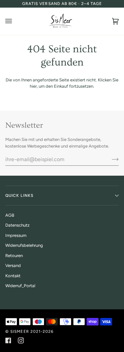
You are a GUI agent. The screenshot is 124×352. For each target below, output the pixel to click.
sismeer (19, 331)
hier (33, 86)
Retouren (14, 255)
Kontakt (13, 275)
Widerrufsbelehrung (24, 245)
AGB (9, 215)
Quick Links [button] (19, 195)
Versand (13, 265)
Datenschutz (17, 225)
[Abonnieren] (110, 159)
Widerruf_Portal (20, 285)
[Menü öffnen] (15, 21)
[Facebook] (8, 340)
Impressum (15, 235)
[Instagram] (21, 340)
